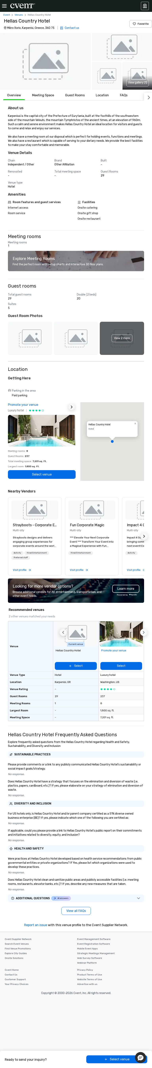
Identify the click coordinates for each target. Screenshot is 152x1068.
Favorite (143, 23)
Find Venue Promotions (18, 948)
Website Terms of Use (89, 979)
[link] (34, 510)
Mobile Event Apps (87, 948)
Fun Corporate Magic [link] (87, 525)
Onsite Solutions (14, 958)
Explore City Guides (16, 953)
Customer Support (15, 979)
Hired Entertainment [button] (37, 553)
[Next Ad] (71, 407)
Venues (19, 14)
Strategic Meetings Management (96, 953)
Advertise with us (87, 984)
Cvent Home (12, 970)
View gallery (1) (137, 82)
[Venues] (145, 6)
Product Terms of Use (89, 974)
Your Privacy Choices (16, 984)
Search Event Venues (17, 943)
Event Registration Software (93, 943)
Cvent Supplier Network (18, 939)
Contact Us (11, 974)
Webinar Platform (87, 962)
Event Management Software (93, 939)
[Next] (148, 97)
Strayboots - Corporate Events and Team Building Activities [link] (35, 525)
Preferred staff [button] (21, 557)
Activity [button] (17, 553)
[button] (45, 61)
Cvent (6, 14)
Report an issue (35, 925)
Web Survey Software (89, 958)
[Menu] (4, 6)
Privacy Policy (85, 970)
